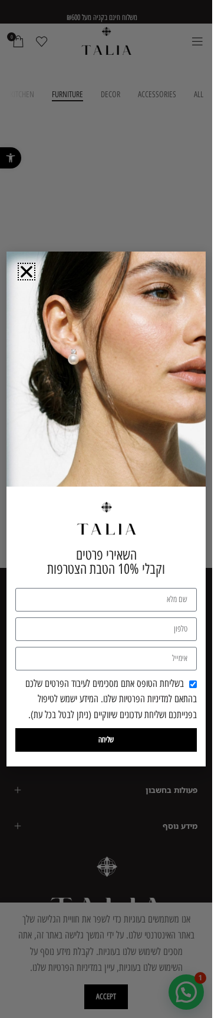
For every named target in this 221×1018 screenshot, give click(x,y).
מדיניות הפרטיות (144, 699)
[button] (26, 271)
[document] (106, 509)
